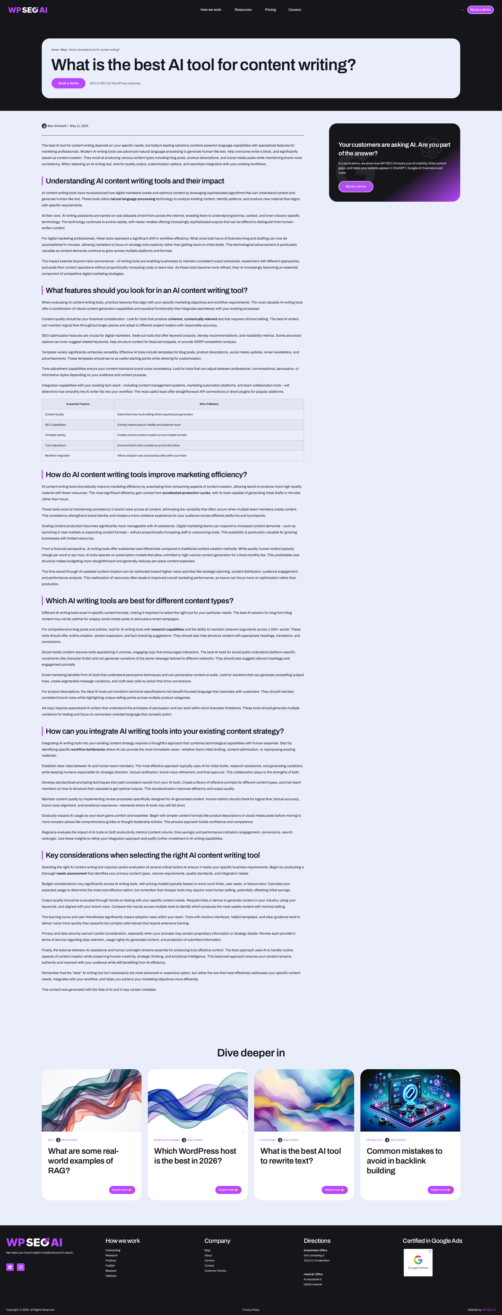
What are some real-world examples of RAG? (83, 1161)
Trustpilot (341, 135)
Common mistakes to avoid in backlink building (405, 1161)
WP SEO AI (489, 1309)
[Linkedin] (10, 1267)
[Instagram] (20, 1267)
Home (54, 49)
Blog (63, 49)
